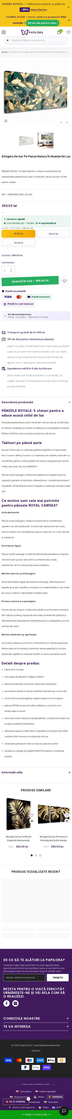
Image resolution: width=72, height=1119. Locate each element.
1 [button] (32, 855)
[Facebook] (6, 1003)
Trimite (58, 977)
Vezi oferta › (39, 9)
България (51, 1102)
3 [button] (40, 855)
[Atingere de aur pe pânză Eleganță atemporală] (18, 814)
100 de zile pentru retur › (43, 23)
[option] (36, 91)
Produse (14, 52)
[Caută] (7, 40)
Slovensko (23, 1091)
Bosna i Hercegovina (21, 1107)
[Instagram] (15, 1003)
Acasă (4, 52)
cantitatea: (8, 262)
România (55, 1097)
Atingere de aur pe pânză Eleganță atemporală (18, 838)
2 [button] (36, 855)
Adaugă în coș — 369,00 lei (30, 281)
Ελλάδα (58, 1107)
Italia (43, 1107)
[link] (18, 929)
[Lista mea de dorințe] (68, 32)
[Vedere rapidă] (31, 821)
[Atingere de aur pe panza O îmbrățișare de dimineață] (53, 814)
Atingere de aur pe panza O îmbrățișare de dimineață (53, 838)
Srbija (39, 1097)
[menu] (4, 32)
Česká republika (45, 1091)
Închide (69, 20)
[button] (61, 122)
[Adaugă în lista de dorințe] (64, 281)
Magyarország (20, 1097)
